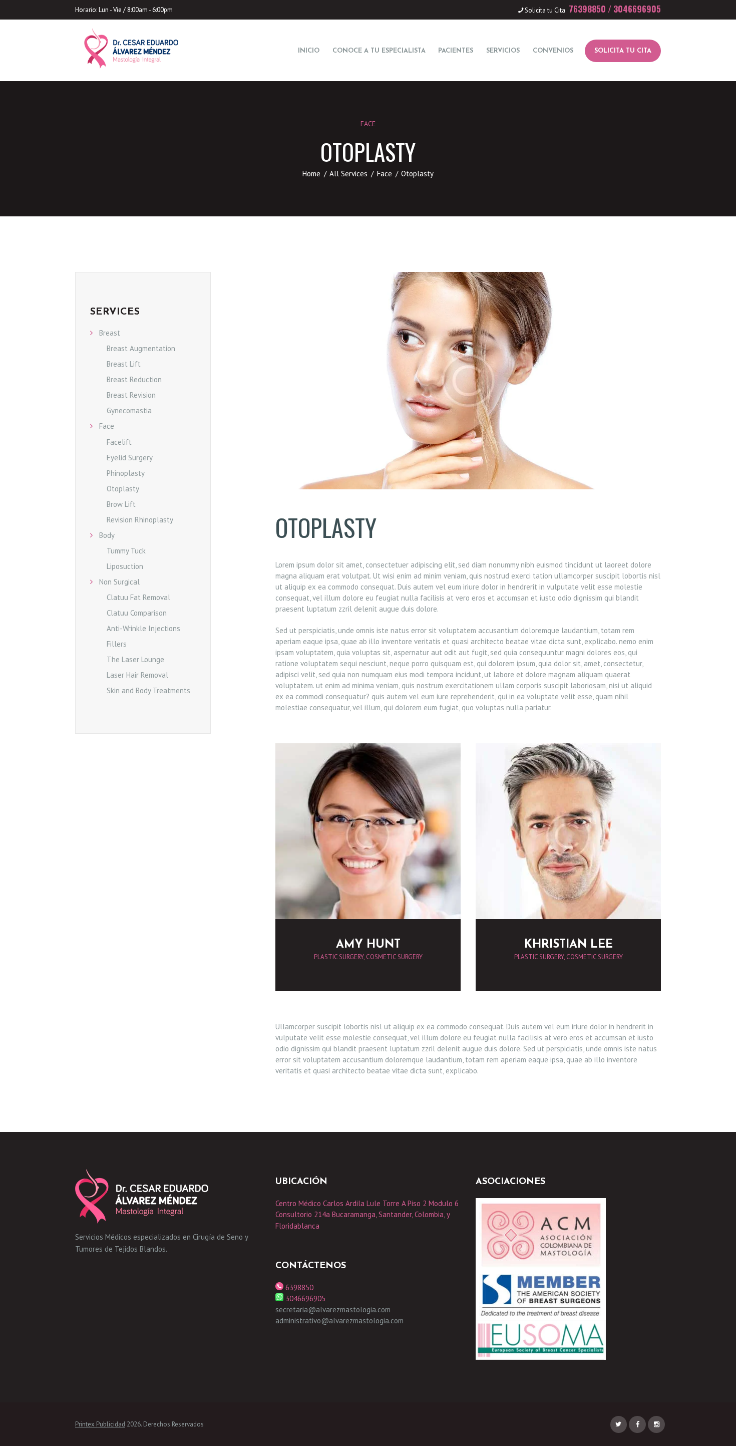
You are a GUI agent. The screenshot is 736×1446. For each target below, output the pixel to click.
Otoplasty (123, 488)
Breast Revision (131, 395)
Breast (109, 333)
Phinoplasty (126, 473)
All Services (348, 173)
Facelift (119, 442)
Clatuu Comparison (137, 613)
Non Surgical (119, 582)
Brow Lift (121, 504)
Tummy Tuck (126, 550)
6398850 (298, 1287)
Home (311, 173)
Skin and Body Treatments (148, 690)
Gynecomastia (129, 410)
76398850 (587, 9)
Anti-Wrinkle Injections (143, 628)
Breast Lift (124, 364)
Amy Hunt (368, 945)
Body (107, 535)
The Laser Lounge (135, 659)
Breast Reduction (134, 379)
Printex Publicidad (100, 1424)
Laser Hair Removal (137, 675)
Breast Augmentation (141, 348)
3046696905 (637, 9)
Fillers (117, 644)
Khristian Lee (568, 945)
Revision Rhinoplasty (140, 519)
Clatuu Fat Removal (138, 597)
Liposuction (125, 566)
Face (368, 123)
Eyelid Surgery (130, 457)
